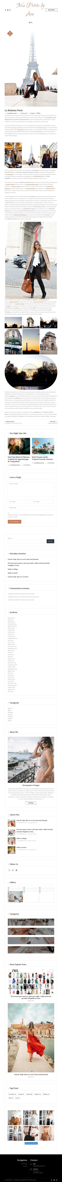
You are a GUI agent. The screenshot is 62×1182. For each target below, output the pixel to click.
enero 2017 (11, 661)
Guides (21, 1094)
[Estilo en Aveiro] (11, 850)
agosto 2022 (11, 618)
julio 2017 (10, 652)
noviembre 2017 (12, 646)
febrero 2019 (11, 644)
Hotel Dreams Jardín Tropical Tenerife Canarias (42, 458)
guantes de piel (19, 304)
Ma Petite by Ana (30, 10)
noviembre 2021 (12, 624)
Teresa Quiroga (42, 127)
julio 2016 (10, 673)
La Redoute (20, 129)
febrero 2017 (11, 658)
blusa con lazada (38, 302)
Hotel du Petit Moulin (20, 215)
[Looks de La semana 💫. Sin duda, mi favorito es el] (46, 1117)
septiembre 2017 (12, 648)
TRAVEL (38, 113)
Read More (31, 803)
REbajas (46, 1094)
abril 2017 (10, 656)
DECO (9, 710)
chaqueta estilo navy (32, 184)
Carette (8, 306)
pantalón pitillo (13, 302)
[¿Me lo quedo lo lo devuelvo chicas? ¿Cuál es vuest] (15, 1117)
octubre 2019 (11, 636)
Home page (24, 1163)
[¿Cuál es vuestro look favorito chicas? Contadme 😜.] (31, 1133)
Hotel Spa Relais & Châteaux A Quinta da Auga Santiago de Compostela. (19, 459)
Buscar (10, 538)
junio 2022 (10, 620)
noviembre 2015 (12, 685)
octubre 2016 (11, 667)
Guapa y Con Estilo (17, 127)
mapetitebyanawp (13, 597)
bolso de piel (50, 188)
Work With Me (51, 10)
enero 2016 (11, 681)
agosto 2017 (11, 650)
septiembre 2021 (12, 626)
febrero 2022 (11, 622)
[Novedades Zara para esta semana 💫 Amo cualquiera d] (15, 1133)
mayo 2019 (11, 642)
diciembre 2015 (12, 683)
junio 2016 (10, 675)
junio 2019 (10, 640)
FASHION (10, 712)
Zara (18, 1098)
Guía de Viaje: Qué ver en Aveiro (18, 577)
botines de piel (30, 188)
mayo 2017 (11, 654)
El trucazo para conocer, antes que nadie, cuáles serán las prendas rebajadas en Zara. (29, 564)
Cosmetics (12, 1094)
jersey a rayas (16, 186)
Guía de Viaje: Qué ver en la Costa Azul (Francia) (23, 559)
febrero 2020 (11, 632)
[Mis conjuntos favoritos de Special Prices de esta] (31, 1117)
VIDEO (9, 720)
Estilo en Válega (13, 569)
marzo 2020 (11, 630)
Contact (25, 1166)
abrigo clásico (10, 184)
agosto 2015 (11, 689)
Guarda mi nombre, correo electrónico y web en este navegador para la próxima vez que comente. (30, 516)
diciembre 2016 (12, 663)
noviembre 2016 (12, 665)
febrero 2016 (11, 679)
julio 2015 (10, 691)
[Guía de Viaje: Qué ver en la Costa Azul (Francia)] (11, 823)
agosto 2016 (11, 671)
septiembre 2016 (12, 669)
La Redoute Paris (14, 110)
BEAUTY (10, 708)
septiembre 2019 (12, 638)
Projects (33, 113)
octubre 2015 (11, 687)
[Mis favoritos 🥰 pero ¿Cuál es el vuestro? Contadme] (46, 1133)
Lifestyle (10, 714)
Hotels (29, 1094)
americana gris (43, 300)
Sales (11, 1098)
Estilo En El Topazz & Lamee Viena (24, 594)
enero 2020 (11, 634)
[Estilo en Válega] (11, 841)
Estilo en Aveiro (13, 573)
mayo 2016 (11, 677)
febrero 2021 (11, 628)
